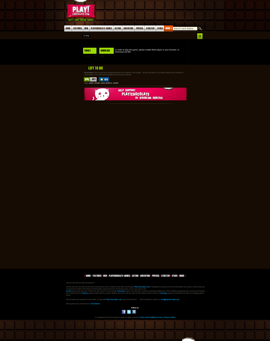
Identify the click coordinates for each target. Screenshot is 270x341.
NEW (86, 28)
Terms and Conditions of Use (151, 317)
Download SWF (105, 51)
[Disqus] (135, 140)
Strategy (163, 293)
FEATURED (77, 28)
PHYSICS (139, 28)
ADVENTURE (128, 28)
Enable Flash (87, 51)
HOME (68, 28)
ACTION (118, 28)
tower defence (106, 83)
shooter (97, 83)
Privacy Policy (170, 317)
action (91, 83)
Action (68, 291)
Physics (85, 293)
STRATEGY (150, 28)
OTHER (160, 28)
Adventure (121, 291)
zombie (115, 83)
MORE (181, 275)
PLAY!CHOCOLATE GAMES (101, 28)
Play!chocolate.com (81, 16)
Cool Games (95, 304)
